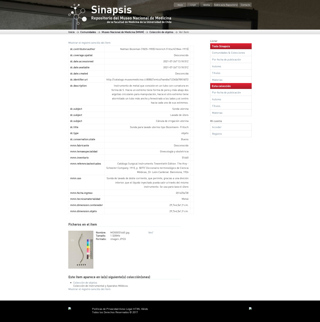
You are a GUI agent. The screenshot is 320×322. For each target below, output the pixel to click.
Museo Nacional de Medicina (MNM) (123, 32)
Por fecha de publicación (226, 59)
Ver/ (150, 232)
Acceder (217, 127)
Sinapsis (111, 8)
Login (193, 4)
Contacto (245, 4)
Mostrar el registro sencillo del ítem (89, 42)
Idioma (206, 4)
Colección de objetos (161, 32)
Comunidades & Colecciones (228, 52)
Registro (217, 133)
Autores (216, 66)
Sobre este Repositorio (226, 4)
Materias (217, 79)
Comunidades (88, 32)
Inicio (180, 4)
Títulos (216, 73)
